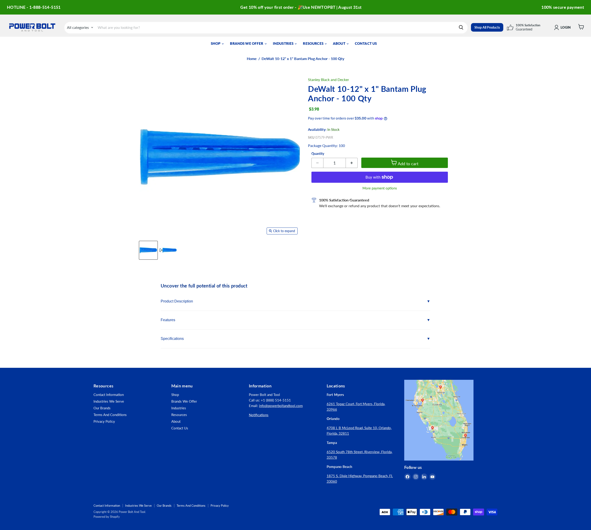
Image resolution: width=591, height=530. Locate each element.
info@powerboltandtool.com (281, 406)
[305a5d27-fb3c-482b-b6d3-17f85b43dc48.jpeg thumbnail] (168, 250)
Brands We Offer (247, 43)
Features (168, 320)
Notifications (258, 415)
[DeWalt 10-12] (148, 250)
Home (252, 59)
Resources (313, 43)
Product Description (177, 301)
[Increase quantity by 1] (352, 163)
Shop (216, 43)
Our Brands (102, 408)
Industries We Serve (108, 401)
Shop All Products (487, 27)
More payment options (379, 188)
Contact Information (108, 394)
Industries (283, 43)
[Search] (461, 27)
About (339, 43)
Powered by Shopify (106, 516)
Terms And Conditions (110, 415)
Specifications (172, 339)
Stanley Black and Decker (328, 79)
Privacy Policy (104, 421)
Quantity (317, 154)
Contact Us (366, 43)
